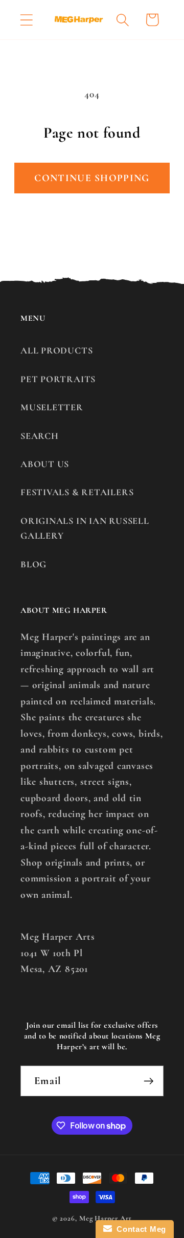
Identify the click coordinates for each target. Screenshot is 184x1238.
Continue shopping (91, 178)
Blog (33, 564)
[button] (26, 19)
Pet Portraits (58, 379)
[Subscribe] (148, 1081)
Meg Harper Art (105, 1218)
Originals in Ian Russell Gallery (84, 528)
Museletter (51, 407)
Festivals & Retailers (76, 492)
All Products (56, 350)
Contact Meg (139, 1229)
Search (39, 435)
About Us (44, 464)
